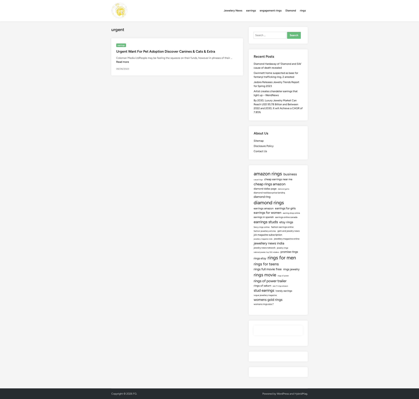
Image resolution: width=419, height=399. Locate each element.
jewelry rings (282, 248)
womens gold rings (268, 300)
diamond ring (262, 196)
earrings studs (266, 222)
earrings (251, 10)
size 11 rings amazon (280, 286)
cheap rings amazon (269, 184)
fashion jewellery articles (265, 231)
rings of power (283, 276)
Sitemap (259, 140)
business (290, 174)
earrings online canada (286, 217)
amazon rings (268, 173)
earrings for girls (285, 208)
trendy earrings (284, 290)
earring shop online (291, 213)
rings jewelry (291, 269)
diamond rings (269, 202)
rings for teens (266, 264)
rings (303, 10)
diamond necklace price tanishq (269, 192)
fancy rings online (262, 227)
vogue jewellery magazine (265, 295)
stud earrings (264, 290)
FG (135, 393)
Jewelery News (233, 10)
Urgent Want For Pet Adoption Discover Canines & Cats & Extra (165, 51)
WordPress (283, 393)
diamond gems (283, 189)
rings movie (265, 274)
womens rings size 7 (263, 304)
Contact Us (260, 151)
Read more (122, 61)
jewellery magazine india (263, 239)
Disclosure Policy (263, 146)
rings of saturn (262, 285)
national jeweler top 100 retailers (266, 252)
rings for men (282, 257)
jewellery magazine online (286, 238)
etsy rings (286, 222)
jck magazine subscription (268, 234)
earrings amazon (263, 208)
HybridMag (300, 393)
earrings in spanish (264, 217)
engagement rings (271, 10)
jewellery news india (269, 243)
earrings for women (267, 213)
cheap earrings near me (278, 179)
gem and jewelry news (288, 231)
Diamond (290, 10)
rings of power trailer (270, 281)
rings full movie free (268, 269)
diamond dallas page (265, 188)
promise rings (289, 251)
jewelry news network (264, 247)
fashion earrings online (282, 227)
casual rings (258, 180)
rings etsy (260, 258)
